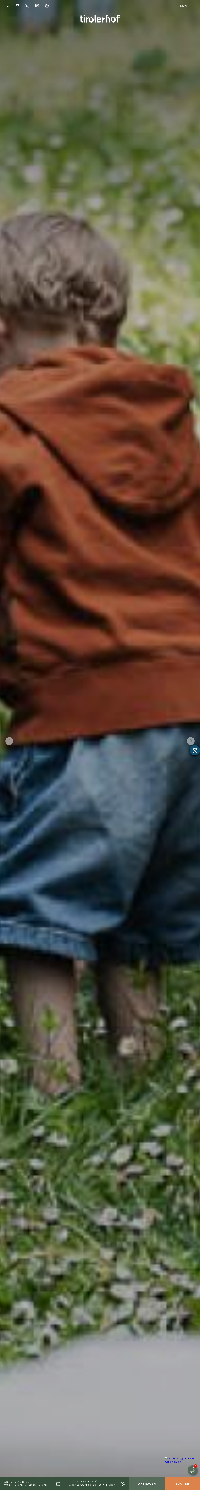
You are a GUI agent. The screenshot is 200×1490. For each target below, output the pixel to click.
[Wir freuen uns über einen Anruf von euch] (28, 6)
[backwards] (9, 741)
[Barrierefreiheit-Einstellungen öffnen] (195, 750)
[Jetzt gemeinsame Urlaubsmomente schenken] (47, 6)
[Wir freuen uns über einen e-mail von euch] (18, 6)
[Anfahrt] (9, 6)
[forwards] (191, 741)
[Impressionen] (37, 6)
